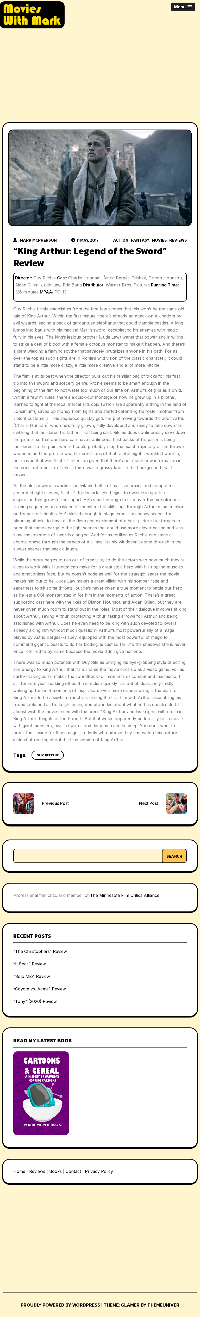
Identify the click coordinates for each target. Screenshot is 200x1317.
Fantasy (140, 240)
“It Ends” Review (29, 963)
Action (120, 240)
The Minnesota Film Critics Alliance (124, 895)
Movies (159, 240)
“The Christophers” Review (40, 951)
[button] (183, 7)
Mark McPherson (38, 240)
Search (174, 856)
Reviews (178, 240)
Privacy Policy (99, 1171)
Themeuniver (163, 1304)
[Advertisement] (100, 70)
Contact (73, 1171)
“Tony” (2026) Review (35, 1001)
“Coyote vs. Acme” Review (39, 988)
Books (55, 1171)
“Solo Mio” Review (31, 976)
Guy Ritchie (47, 755)
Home (19, 1171)
